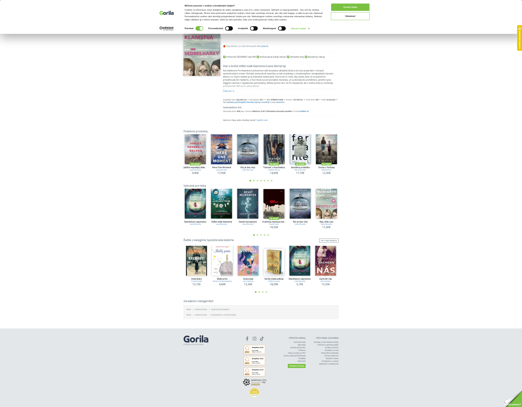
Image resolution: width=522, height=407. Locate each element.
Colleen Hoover (274, 281)
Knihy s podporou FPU (297, 353)
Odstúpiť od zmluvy (296, 366)
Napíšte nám (262, 120)
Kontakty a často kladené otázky (326, 342)
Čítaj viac (227, 90)
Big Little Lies (326, 221)
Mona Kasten (326, 281)
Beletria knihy (201, 309)
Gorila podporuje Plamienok (295, 356)
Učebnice (302, 350)
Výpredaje (302, 345)
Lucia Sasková (248, 281)
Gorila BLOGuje (300, 342)
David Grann (274, 224)
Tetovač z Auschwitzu (274, 167)
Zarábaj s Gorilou (331, 347)
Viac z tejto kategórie (329, 240)
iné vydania (262, 46)
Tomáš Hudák (196, 281)
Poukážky (302, 358)
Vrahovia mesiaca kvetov (274, 221)
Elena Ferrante (300, 170)
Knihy (188, 309)
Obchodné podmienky (329, 353)
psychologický (239, 102)
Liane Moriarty (195, 170)
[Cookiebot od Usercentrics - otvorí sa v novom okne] (166, 29)
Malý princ (222, 278)
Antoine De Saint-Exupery (222, 281)
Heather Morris (274, 170)
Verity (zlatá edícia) (273, 278)
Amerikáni (196, 278)
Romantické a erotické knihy (223, 314)
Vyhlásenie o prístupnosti (328, 364)
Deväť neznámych (248, 221)
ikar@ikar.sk (304, 111)
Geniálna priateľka (300, 167)
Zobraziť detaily (298, 28)
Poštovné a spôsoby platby (327, 345)
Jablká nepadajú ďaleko (195, 167)
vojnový (257, 102)
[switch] (229, 28)
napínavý (229, 102)
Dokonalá (248, 278)
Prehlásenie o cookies (330, 361)
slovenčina (280, 102)
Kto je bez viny (247, 167)
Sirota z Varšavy (326, 167)
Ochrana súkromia (331, 356)
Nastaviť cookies (332, 358)
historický (249, 102)
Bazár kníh (302, 361)
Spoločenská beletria (220, 309)
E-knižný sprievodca (298, 347)
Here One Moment (221, 167)
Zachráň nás (325, 278)
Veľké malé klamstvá (221, 221)
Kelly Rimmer (326, 170)
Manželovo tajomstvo (195, 221)
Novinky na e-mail (331, 350)
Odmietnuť (350, 16)
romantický (265, 102)
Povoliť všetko (350, 7)
